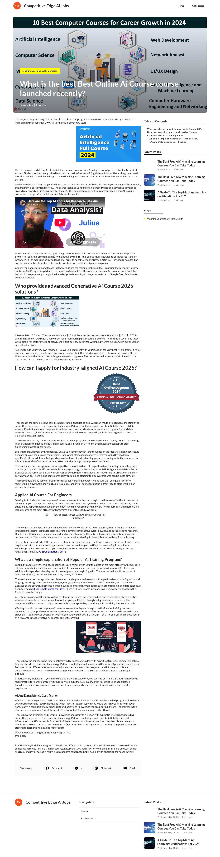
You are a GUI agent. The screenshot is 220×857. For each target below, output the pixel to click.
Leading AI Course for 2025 (49, 588)
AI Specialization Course (52, 551)
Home (181, 5)
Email (132, 768)
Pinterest (106, 768)
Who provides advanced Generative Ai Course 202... (174, 129)
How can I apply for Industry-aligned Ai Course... (172, 132)
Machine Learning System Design (39, 70)
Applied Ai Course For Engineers (166, 135)
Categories (198, 5)
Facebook (57, 768)
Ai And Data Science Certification (168, 141)
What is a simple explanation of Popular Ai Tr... (173, 138)
